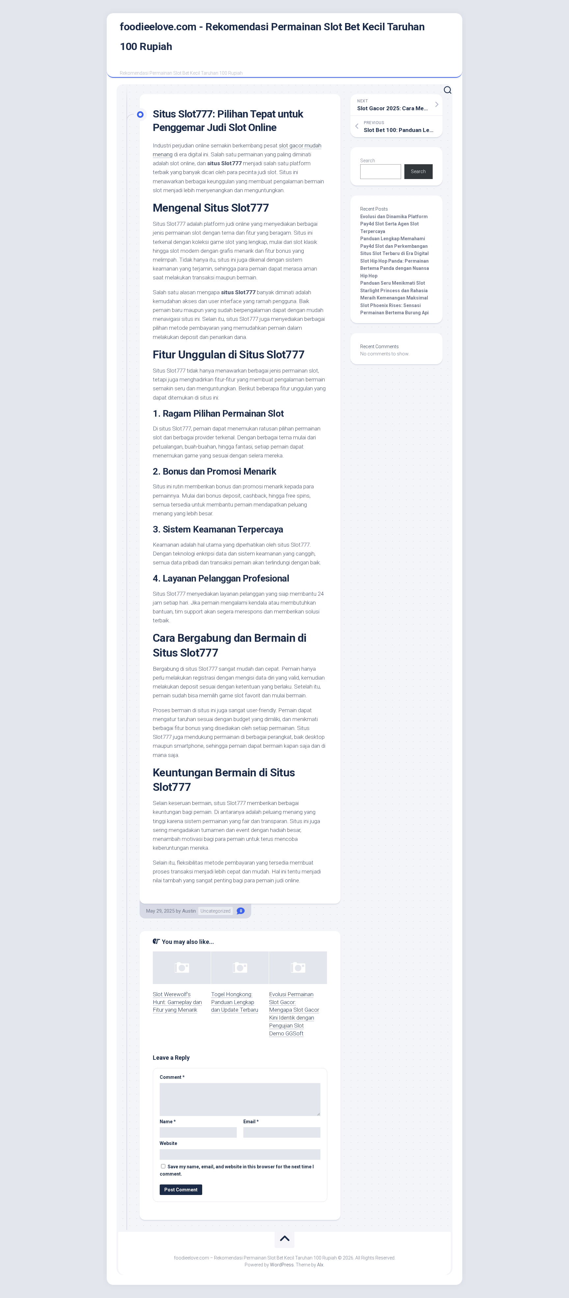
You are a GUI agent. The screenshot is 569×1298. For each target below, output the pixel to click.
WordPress (282, 1264)
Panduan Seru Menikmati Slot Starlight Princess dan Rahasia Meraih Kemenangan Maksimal (394, 290)
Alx (320, 1264)
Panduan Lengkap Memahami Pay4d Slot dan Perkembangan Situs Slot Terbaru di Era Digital (394, 246)
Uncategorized (215, 911)
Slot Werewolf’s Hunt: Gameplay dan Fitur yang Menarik (177, 1002)
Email (251, 1121)
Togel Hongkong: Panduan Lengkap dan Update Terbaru (234, 1002)
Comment (172, 1077)
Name (168, 1121)
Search (367, 160)
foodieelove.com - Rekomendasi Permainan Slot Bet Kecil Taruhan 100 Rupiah (272, 36)
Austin (189, 911)
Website (168, 1143)
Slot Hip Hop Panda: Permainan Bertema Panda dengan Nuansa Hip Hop (394, 268)
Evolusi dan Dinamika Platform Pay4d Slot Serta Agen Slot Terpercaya (394, 224)
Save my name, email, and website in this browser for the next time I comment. (237, 1170)
